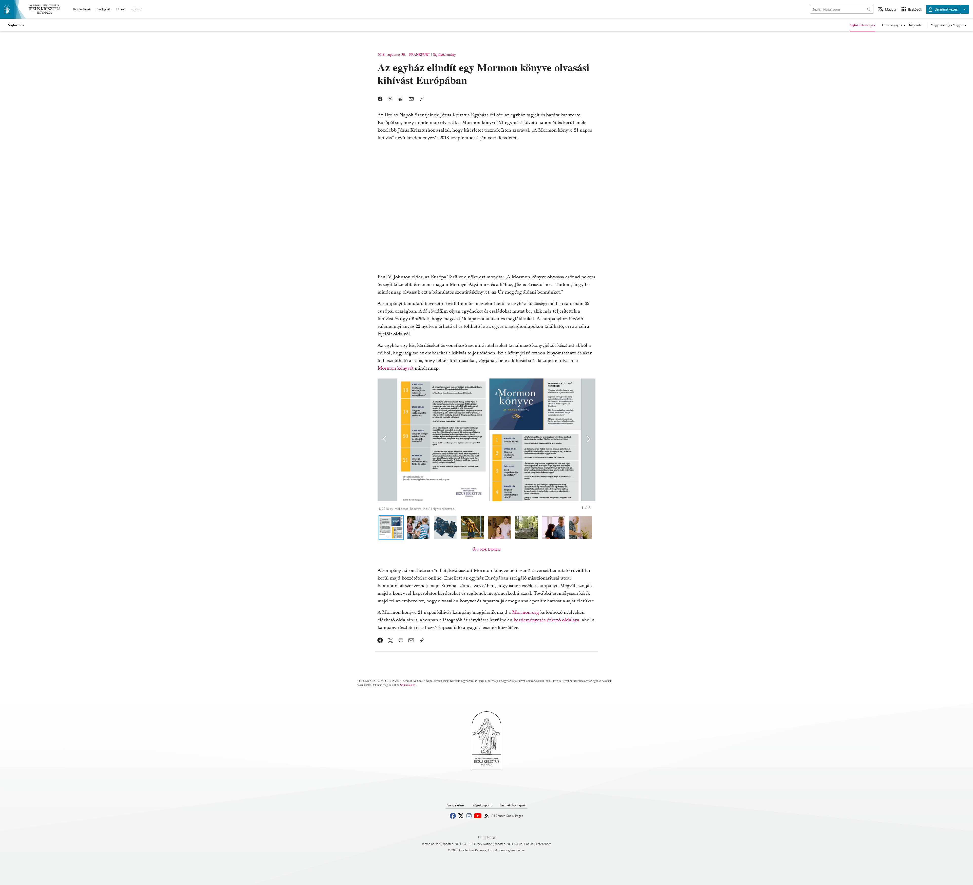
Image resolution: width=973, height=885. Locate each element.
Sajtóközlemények (862, 25)
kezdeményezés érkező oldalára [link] (546, 620)
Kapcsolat (916, 25)
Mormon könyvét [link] (396, 368)
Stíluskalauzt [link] (407, 685)
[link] (380, 640)
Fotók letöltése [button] (489, 549)
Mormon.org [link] (525, 612)
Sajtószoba (16, 25)
